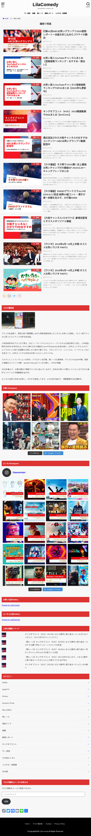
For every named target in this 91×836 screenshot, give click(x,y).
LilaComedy (45, 4)
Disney (5, 696)
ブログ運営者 (38, 824)
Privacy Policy (59, 824)
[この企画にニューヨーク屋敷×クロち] (74, 436)
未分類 (5, 772)
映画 (33, 13)
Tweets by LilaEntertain (11, 620)
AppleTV (6, 689)
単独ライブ (6, 724)
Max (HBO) (6, 710)
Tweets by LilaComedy (11, 605)
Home (27, 824)
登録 (6, 801)
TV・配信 (27, 13)
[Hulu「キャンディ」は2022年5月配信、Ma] (34, 575)
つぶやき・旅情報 (61, 13)
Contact (48, 824)
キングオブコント (9, 744)
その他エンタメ (8, 758)
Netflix (5, 683)
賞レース (40, 13)
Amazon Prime (8, 703)
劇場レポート (49, 13)
